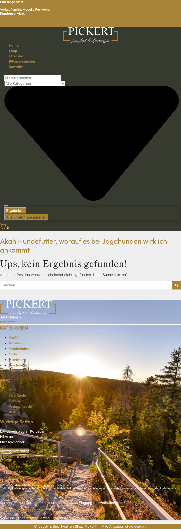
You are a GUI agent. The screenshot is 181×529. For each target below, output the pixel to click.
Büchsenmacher (12, 442)
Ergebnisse (15, 210)
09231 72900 (10, 18)
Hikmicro (6, 436)
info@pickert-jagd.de (15, 25)
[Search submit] (6, 206)
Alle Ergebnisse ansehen (26, 217)
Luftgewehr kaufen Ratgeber (22, 431)
